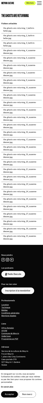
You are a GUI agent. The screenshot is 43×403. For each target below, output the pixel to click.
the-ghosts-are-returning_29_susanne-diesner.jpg (20, 222)
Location (5, 305)
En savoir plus (7, 387)
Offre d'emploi (7, 328)
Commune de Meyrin (10, 333)
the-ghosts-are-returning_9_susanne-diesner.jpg (19, 81)
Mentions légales (8, 316)
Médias (4, 310)
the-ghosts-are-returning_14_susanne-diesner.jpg (20, 118)
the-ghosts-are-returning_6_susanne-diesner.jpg (19, 66)
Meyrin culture (7, 3)
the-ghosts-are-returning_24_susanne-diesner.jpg (20, 192)
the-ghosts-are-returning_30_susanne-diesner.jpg (20, 230)
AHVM (4, 331)
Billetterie (30, 3)
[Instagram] (7, 259)
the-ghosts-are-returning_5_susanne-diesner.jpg (19, 59)
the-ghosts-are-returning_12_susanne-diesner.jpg (19, 103)
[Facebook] (3, 259)
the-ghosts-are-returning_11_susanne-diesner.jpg (19, 96)
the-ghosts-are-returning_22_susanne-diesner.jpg (20, 178)
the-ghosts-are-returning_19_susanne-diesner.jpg (19, 155)
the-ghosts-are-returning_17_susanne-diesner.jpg (19, 140)
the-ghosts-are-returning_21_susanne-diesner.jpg (19, 170)
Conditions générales (10, 313)
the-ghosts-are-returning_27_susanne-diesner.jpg (20, 215)
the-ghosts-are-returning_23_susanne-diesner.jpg (20, 185)
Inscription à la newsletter (17, 290)
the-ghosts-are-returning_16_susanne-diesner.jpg (19, 133)
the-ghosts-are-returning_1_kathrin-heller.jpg (19, 29)
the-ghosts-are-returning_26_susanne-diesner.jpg (20, 207)
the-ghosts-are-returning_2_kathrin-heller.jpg (19, 37)
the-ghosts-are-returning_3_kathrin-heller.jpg (19, 44)
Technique (5, 307)
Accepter (9, 394)
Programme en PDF (9, 339)
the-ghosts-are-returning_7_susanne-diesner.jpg (19, 74)
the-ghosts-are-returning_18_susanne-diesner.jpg (19, 148)
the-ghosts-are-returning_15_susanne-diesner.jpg (19, 126)
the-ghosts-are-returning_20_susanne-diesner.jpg (20, 163)
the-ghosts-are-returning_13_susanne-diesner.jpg (19, 111)
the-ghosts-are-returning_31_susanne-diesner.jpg (19, 237)
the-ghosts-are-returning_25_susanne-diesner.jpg (20, 200)
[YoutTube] (12, 259)
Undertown (6, 336)
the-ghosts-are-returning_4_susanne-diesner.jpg (19, 51)
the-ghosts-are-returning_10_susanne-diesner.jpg (19, 88)
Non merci (27, 394)
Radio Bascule (14, 274)
